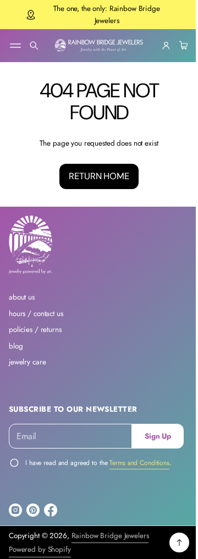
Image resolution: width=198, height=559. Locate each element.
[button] (34, 45)
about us (22, 297)
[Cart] (174, 45)
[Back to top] (171, 542)
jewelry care (27, 362)
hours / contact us (36, 313)
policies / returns (35, 329)
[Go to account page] (158, 45)
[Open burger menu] (15, 45)
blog (16, 346)
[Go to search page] (34, 45)
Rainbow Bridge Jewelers (110, 535)
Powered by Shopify (40, 549)
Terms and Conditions (139, 463)
